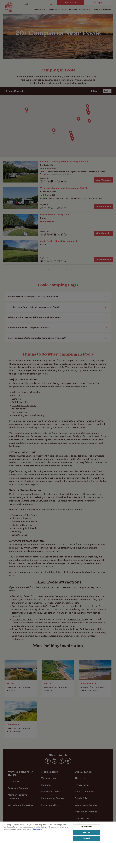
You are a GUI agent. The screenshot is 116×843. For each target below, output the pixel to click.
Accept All (86, 838)
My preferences (86, 826)
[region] (58, 832)
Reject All (86, 832)
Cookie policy (37, 829)
